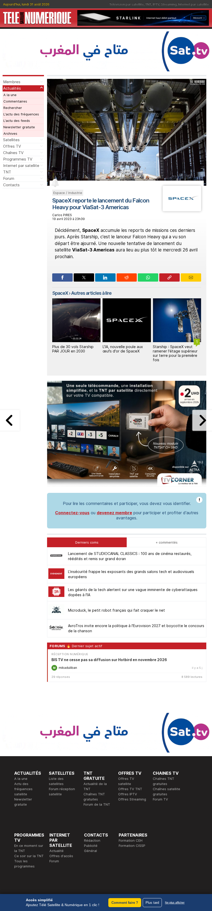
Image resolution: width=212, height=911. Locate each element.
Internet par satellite (193, 4)
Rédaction (92, 840)
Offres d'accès (61, 856)
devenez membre (114, 512)
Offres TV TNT (130, 789)
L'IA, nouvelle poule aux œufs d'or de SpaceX (123, 348)
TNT (148, 4)
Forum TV (160, 799)
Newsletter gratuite (19, 127)
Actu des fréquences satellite (23, 789)
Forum (8, 178)
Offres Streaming (132, 799)
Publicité (90, 845)
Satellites (11, 139)
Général (90, 851)
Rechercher (12, 108)
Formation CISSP (132, 845)
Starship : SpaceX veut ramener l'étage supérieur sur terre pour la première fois (175, 353)
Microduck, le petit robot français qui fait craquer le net (116, 610)
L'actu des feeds (16, 121)
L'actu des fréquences (21, 114)
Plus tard (152, 903)
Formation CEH (130, 840)
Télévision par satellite (126, 4)
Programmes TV (17, 159)
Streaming (169, 4)
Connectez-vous (72, 512)
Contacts (11, 184)
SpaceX (60, 293)
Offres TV (12, 146)
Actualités (12, 88)
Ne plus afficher (175, 902)
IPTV (156, 4)
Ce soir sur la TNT (29, 856)
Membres (11, 81)
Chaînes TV (13, 152)
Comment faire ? (124, 903)
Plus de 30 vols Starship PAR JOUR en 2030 (73, 348)
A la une (10, 95)
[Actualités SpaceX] (182, 209)
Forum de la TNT (97, 804)
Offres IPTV (127, 794)
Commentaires (15, 101)
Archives (10, 133)
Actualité (56, 851)
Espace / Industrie (67, 193)
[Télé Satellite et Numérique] (37, 18)
